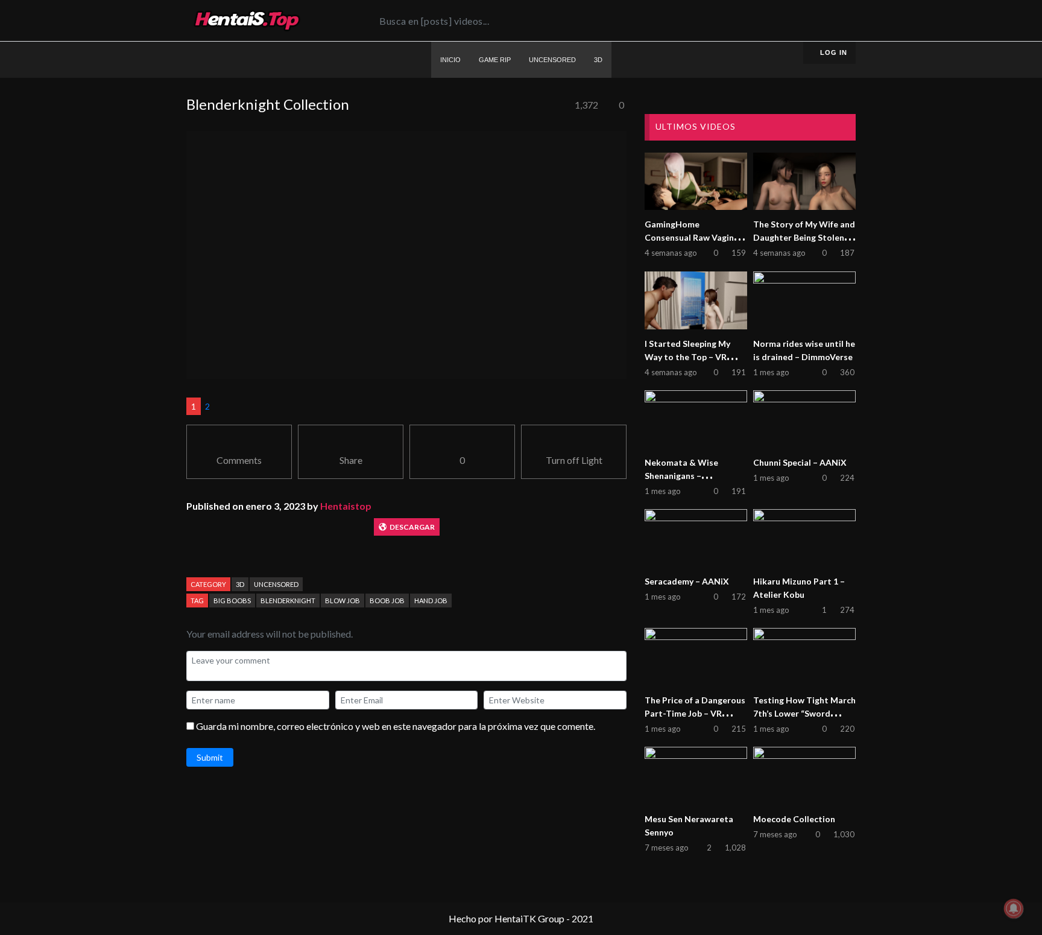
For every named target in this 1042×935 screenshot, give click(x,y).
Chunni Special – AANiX (800, 462)
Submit (210, 757)
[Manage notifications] (1013, 908)
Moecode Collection (794, 819)
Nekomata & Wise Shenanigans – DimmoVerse (681, 475)
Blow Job (342, 600)
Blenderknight (287, 600)
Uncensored (276, 584)
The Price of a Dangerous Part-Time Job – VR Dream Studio (695, 713)
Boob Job (387, 600)
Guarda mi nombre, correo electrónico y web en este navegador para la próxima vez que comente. (395, 726)
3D (240, 584)
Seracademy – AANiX (687, 581)
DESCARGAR (412, 526)
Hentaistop (345, 506)
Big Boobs (232, 600)
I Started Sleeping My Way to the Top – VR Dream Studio (687, 356)
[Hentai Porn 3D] (246, 20)
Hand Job (430, 600)
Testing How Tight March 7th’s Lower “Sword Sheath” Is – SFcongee (804, 713)
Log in (832, 52)
